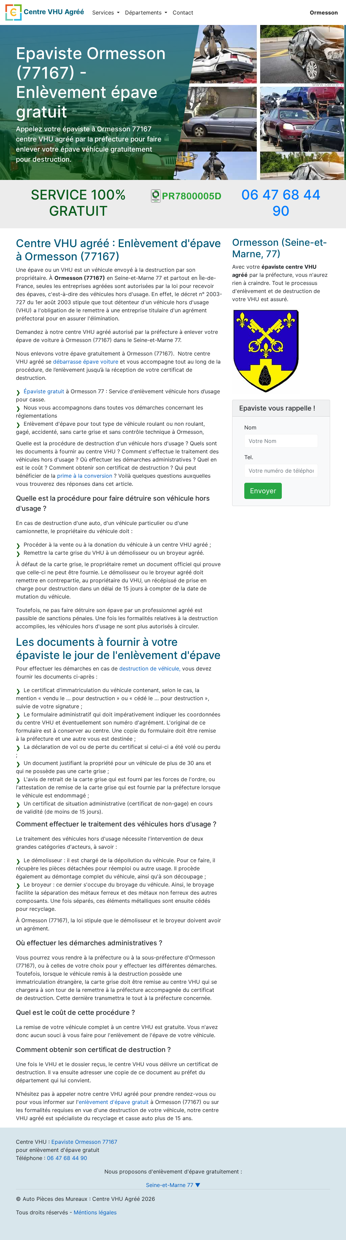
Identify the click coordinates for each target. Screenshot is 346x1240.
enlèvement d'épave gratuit (114, 1102)
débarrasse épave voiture (85, 361)
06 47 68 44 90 (67, 1158)
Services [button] (104, 12)
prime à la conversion (84, 475)
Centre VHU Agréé (54, 12)
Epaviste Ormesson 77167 (84, 1141)
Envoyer (263, 491)
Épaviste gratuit (44, 391)
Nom (250, 427)
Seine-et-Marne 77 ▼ (173, 1185)
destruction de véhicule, (149, 668)
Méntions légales (95, 1212)
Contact (183, 12)
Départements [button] (144, 12)
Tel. (248, 457)
